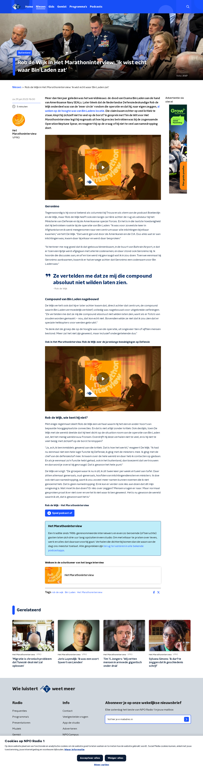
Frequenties (19, 711)
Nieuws (40, 6)
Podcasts (96, 6)
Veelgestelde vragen (75, 717)
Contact (68, 711)
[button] (188, 6)
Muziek (16, 728)
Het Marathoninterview (89, 592)
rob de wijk (57, 592)
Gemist (62, 6)
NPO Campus (71, 734)
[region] (103, 167)
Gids (51, 6)
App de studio (71, 723)
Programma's (78, 6)
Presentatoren (21, 723)
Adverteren (70, 728)
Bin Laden (70, 592)
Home (29, 6)
